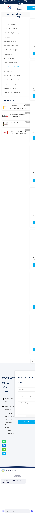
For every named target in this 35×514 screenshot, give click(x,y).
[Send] (32, 511)
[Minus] (32, 470)
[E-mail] (6, 455)
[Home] (9, 8)
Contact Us (19, 10)
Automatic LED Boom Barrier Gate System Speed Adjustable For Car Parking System (19, 124)
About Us (19, 5)
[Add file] (2, 511)
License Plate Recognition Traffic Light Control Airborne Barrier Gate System (19, 133)
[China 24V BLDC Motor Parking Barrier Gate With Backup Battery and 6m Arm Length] (5, 107)
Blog (18, 17)
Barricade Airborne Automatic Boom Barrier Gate (18, 115)
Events (19, 14)
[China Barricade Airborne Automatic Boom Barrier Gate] (5, 115)
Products (20, 1)
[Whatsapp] (6, 443)
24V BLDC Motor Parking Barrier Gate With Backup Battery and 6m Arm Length (19, 107)
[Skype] (6, 447)
